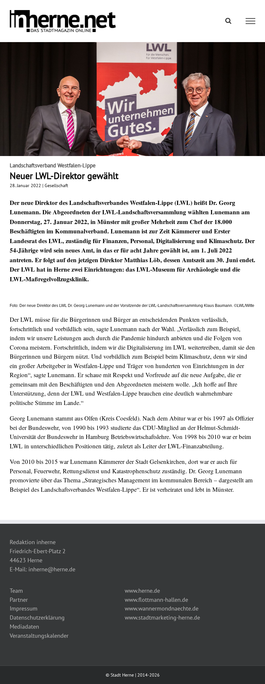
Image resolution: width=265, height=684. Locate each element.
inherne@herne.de (51, 569)
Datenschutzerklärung (37, 617)
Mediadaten (24, 626)
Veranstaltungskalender (39, 635)
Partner (19, 599)
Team (16, 590)
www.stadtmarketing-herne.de (162, 617)
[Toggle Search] (228, 20)
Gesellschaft (56, 185)
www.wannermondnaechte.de (161, 608)
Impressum (23, 608)
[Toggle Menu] (250, 21)
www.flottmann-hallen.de (156, 599)
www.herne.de (142, 590)
